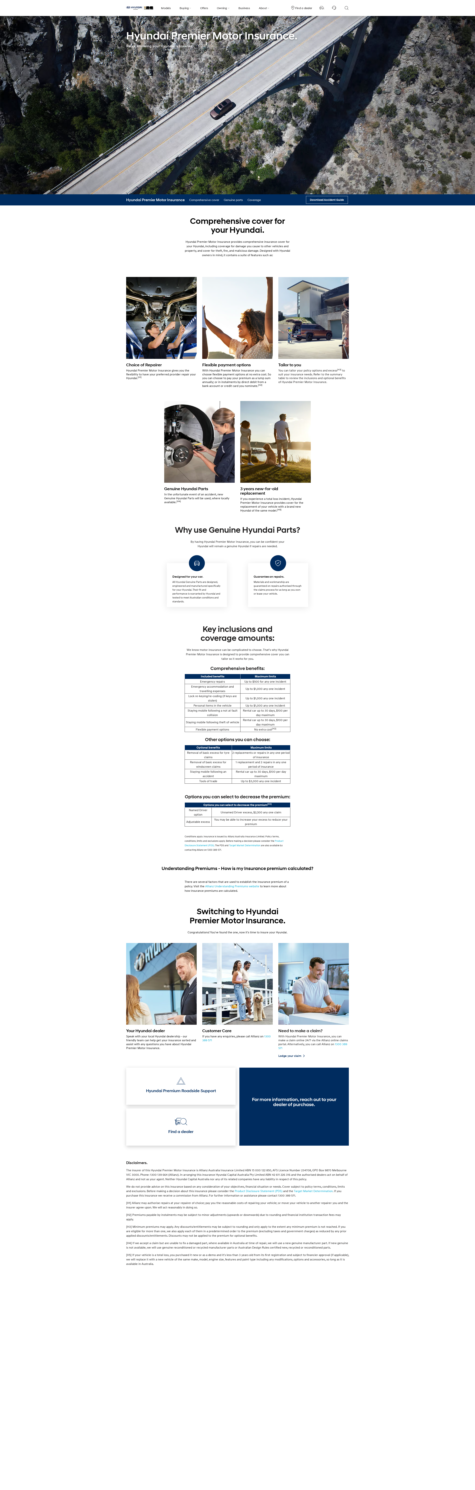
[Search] (346, 8)
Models (166, 8)
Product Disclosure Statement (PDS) (258, 1191)
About (263, 8)
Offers (204, 8)
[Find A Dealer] (322, 8)
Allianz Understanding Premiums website (232, 886)
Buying (184, 8)
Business (244, 8)
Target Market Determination (244, 845)
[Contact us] (334, 8)
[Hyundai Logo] (139, 8)
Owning (222, 8)
